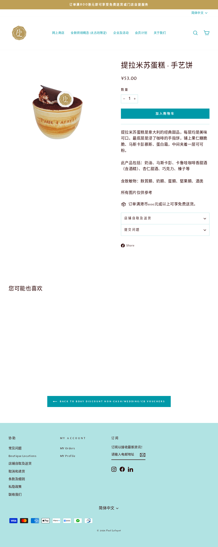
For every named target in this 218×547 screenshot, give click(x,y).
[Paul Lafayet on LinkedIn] (130, 469)
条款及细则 (17, 479)
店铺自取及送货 (138, 218)
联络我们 (15, 494)
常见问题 (15, 448)
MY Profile (67, 456)
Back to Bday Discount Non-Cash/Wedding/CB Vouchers (112, 401)
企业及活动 (121, 32)
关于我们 (160, 32)
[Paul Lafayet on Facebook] (122, 469)
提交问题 (132, 230)
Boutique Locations (22, 456)
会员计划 (141, 32)
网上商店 (58, 32)
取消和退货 (17, 471)
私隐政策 (15, 486)
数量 (125, 90)
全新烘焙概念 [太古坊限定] (89, 32)
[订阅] (142, 455)
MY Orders (67, 448)
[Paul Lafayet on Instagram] (113, 469)
